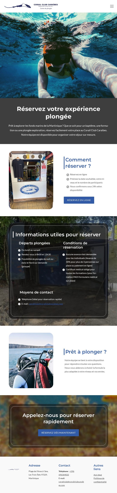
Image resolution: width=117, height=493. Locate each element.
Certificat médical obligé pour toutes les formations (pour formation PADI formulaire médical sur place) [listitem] (81, 275)
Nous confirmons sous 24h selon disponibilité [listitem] (86, 188)
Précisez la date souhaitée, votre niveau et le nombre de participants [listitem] (87, 180)
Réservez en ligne (79, 200)
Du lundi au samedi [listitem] (31, 250)
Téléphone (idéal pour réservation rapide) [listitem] (42, 299)
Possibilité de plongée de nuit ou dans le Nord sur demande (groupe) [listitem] (37, 263)
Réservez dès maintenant (59, 432)
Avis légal (98, 475)
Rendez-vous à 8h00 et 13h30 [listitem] (36, 254)
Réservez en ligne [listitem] (78, 174)
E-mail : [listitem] (42, 303)
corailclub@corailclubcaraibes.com (46, 303)
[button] (112, 6)
